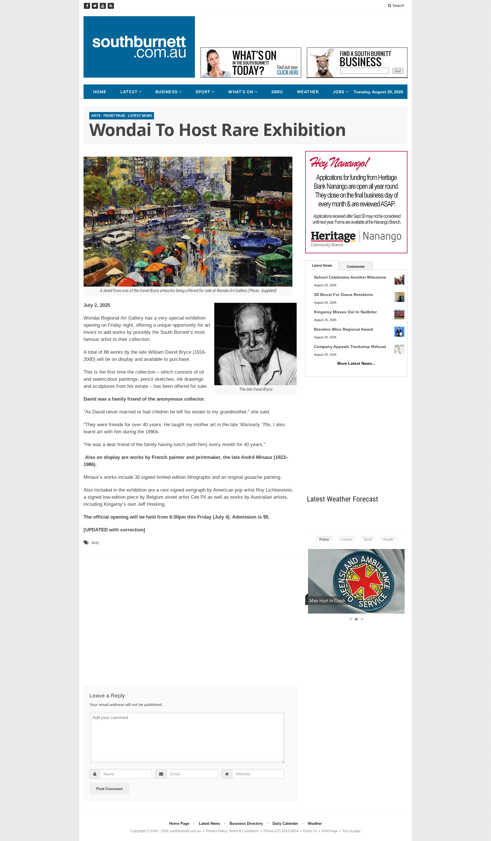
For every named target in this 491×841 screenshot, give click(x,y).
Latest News (140, 116)
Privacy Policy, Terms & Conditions (232, 831)
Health (388, 540)
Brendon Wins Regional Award (343, 329)
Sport (203, 91)
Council (346, 540)
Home (100, 91)
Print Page (330, 831)
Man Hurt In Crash (327, 600)
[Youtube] (103, 6)
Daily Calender (285, 823)
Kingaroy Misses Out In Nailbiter (345, 312)
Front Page (114, 116)
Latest (129, 91)
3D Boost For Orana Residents (343, 294)
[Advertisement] (304, 29)
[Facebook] (87, 6)
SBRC (277, 91)
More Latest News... (356, 363)
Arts (96, 116)
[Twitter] (95, 6)
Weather (308, 91)
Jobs (338, 91)
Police (324, 540)
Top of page (351, 831)
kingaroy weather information (404, 517)
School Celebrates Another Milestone (350, 277)
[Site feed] (110, 6)
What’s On (240, 91)
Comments (356, 267)
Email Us (310, 831)
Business (166, 91)
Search (397, 5)
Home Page (179, 823)
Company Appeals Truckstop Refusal (350, 346)
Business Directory (246, 823)
